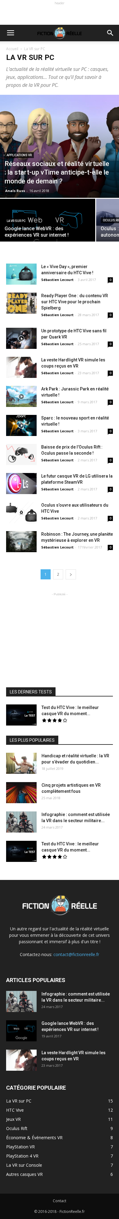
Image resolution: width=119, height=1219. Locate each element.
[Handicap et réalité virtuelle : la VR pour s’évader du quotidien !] (21, 763)
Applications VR (19, 155)
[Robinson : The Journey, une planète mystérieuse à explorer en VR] (21, 541)
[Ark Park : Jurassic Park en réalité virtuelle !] (21, 396)
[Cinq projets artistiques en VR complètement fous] (21, 792)
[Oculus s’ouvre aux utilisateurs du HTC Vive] (21, 512)
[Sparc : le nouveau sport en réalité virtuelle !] (21, 425)
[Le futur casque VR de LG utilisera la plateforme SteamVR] (21, 483)
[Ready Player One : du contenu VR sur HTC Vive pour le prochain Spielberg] (21, 303)
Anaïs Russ (15, 190)
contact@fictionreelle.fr (76, 954)
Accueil (12, 48)
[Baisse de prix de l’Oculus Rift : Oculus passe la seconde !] (21, 454)
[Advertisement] (59, 14)
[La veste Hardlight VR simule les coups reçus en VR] (21, 367)
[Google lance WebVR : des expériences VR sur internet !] (47, 222)
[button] (110, 33)
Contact (59, 1200)
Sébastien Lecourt (57, 279)
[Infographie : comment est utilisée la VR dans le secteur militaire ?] (21, 822)
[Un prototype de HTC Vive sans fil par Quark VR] (21, 338)
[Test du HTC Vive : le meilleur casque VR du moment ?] (21, 715)
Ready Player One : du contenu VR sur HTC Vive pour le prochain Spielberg (74, 301)
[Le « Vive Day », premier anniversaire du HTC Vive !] (21, 274)
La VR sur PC (16, 221)
